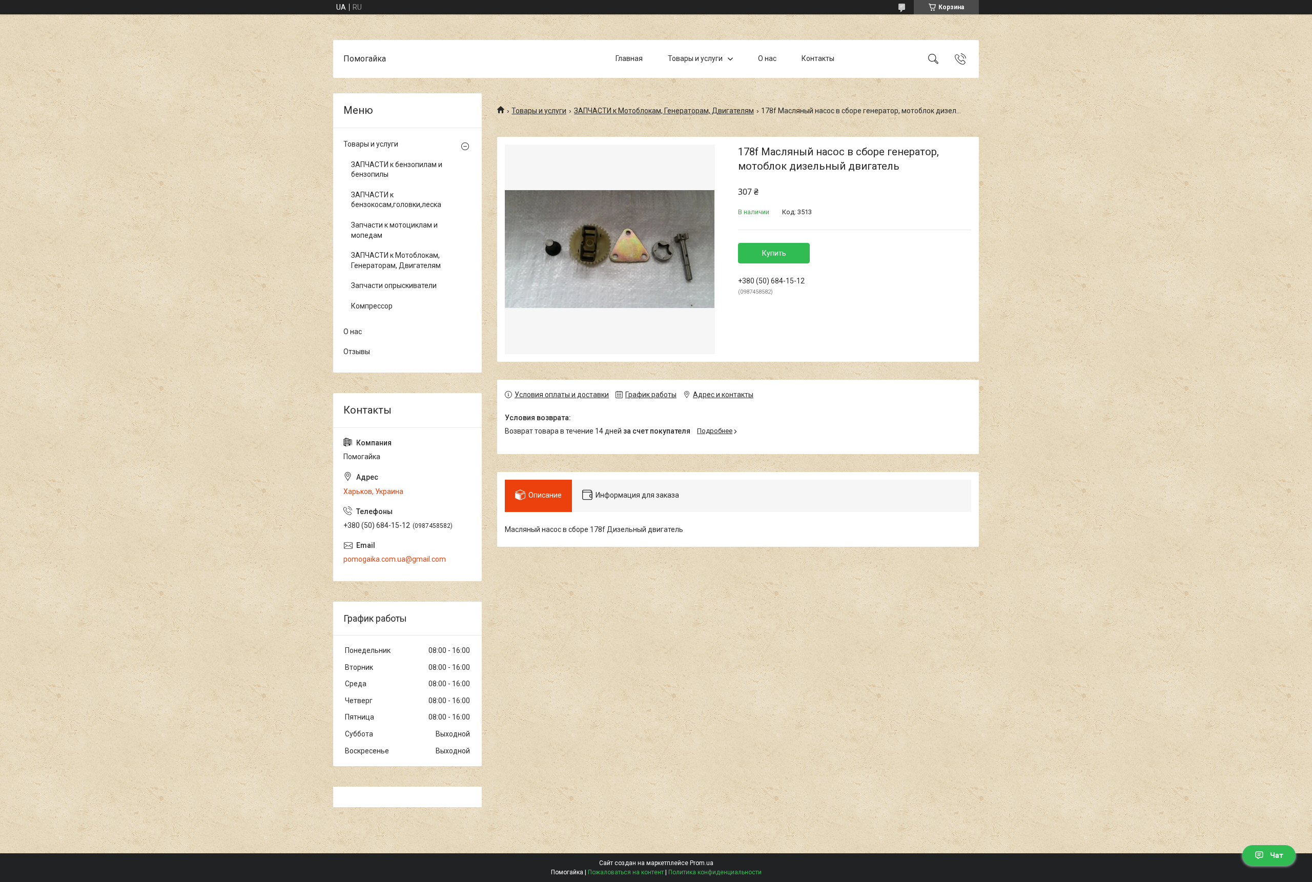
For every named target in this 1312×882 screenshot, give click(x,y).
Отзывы (356, 351)
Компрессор (372, 306)
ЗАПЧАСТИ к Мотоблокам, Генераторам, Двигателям (664, 111)
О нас (767, 58)
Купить (774, 253)
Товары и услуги (695, 58)
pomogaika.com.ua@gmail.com (394, 559)
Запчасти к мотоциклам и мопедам (394, 230)
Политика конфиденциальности (715, 872)
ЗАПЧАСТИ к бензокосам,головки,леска (396, 200)
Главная (629, 58)
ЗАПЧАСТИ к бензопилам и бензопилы (396, 169)
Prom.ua (701, 863)
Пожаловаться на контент (626, 872)
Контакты (818, 58)
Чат (1276, 855)
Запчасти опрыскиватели (394, 285)
